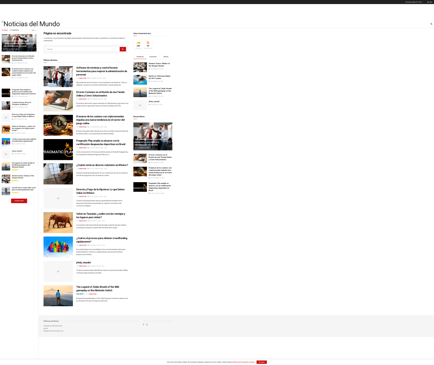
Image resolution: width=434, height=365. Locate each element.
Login (430, 2)
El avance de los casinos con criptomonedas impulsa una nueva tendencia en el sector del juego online (100, 120)
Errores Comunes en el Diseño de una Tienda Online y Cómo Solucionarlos (23, 58)
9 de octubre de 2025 (96, 196)
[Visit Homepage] (31, 24)
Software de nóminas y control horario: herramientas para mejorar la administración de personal (18, 43)
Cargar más (19, 201)
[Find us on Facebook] (143, 324)
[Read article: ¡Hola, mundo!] (58, 271)
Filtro (33, 30)
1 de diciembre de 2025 (96, 127)
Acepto (262, 362)
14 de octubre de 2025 (96, 168)
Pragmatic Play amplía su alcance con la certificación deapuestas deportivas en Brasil (24, 92)
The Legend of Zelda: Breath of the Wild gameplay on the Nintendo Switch (23, 165)
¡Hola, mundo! (17, 151)
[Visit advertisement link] (19, 84)
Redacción (82, 78)
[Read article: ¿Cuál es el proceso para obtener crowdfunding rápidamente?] (58, 247)
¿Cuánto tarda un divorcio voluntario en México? (102, 165)
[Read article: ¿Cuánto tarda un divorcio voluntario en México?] (58, 173)
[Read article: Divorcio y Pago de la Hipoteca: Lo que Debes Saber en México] (58, 198)
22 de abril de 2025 (95, 266)
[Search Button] (431, 24)
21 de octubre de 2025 (96, 148)
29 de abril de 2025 (95, 221)
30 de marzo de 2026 (95, 78)
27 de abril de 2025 (95, 245)
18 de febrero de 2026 (96, 99)
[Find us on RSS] (147, 324)
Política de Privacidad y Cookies (243, 362)
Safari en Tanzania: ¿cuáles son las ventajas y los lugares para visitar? (23, 128)
